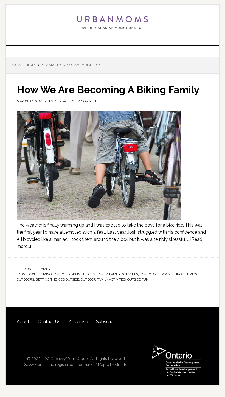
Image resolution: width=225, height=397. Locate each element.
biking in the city (80, 274)
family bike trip (153, 274)
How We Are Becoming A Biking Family (108, 89)
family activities (123, 274)
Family (44, 269)
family (102, 274)
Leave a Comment (83, 101)
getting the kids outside (57, 279)
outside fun (137, 279)
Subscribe (106, 321)
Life (55, 269)
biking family (52, 274)
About (23, 321)
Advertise (78, 321)
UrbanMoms (112, 22)
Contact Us (49, 321)
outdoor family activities (103, 279)
